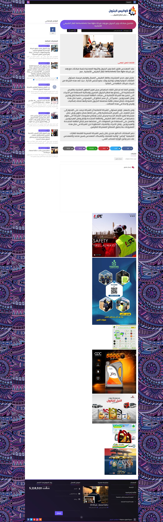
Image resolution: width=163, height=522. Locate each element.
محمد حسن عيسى (103, 507)
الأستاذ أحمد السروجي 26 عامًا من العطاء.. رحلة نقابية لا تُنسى (39, 101)
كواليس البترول (114, 519)
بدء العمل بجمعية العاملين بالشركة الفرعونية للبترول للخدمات (38, 88)
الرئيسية (129, 2)
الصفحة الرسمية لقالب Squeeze (124, 497)
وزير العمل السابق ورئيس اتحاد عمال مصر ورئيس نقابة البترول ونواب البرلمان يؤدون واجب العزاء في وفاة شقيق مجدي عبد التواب (39, 118)
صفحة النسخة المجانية (127, 501)
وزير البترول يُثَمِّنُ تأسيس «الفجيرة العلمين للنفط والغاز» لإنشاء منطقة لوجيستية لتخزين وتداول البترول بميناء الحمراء (39, 136)
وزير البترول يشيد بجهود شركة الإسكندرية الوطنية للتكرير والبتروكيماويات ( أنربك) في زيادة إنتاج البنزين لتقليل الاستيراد (39, 51)
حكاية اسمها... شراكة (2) (99, 504)
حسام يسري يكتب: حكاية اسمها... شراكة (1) (39, 151)
